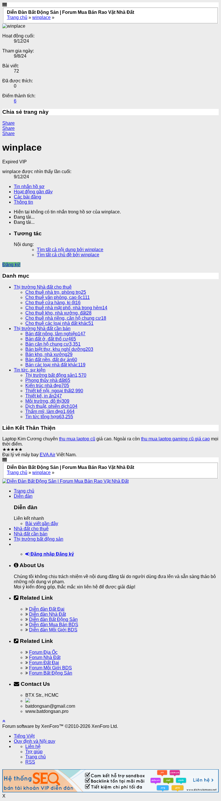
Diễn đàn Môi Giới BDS (53, 629)
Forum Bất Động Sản (50, 673)
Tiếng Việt (24, 736)
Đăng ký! (11, 264)
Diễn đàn (23, 496)
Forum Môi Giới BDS (50, 667)
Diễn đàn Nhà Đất (47, 614)
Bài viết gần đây (41, 523)
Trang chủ (24, 490)
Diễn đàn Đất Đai (46, 609)
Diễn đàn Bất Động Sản (53, 619)
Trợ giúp (34, 751)
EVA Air (47, 454)
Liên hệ (33, 746)
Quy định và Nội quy (34, 741)
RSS (30, 762)
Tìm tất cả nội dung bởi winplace (70, 249)
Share (8, 123)
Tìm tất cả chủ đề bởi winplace (68, 254)
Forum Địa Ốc (43, 652)
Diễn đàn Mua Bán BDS (53, 624)
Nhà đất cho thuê (31, 528)
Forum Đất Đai (44, 662)
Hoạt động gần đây (33, 191)
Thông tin (23, 202)
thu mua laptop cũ (77, 438)
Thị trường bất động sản (38, 539)
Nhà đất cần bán (30, 533)
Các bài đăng (27, 196)
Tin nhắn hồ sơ (29, 186)
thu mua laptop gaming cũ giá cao (175, 438)
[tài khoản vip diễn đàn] (110, 790)
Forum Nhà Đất (44, 657)
